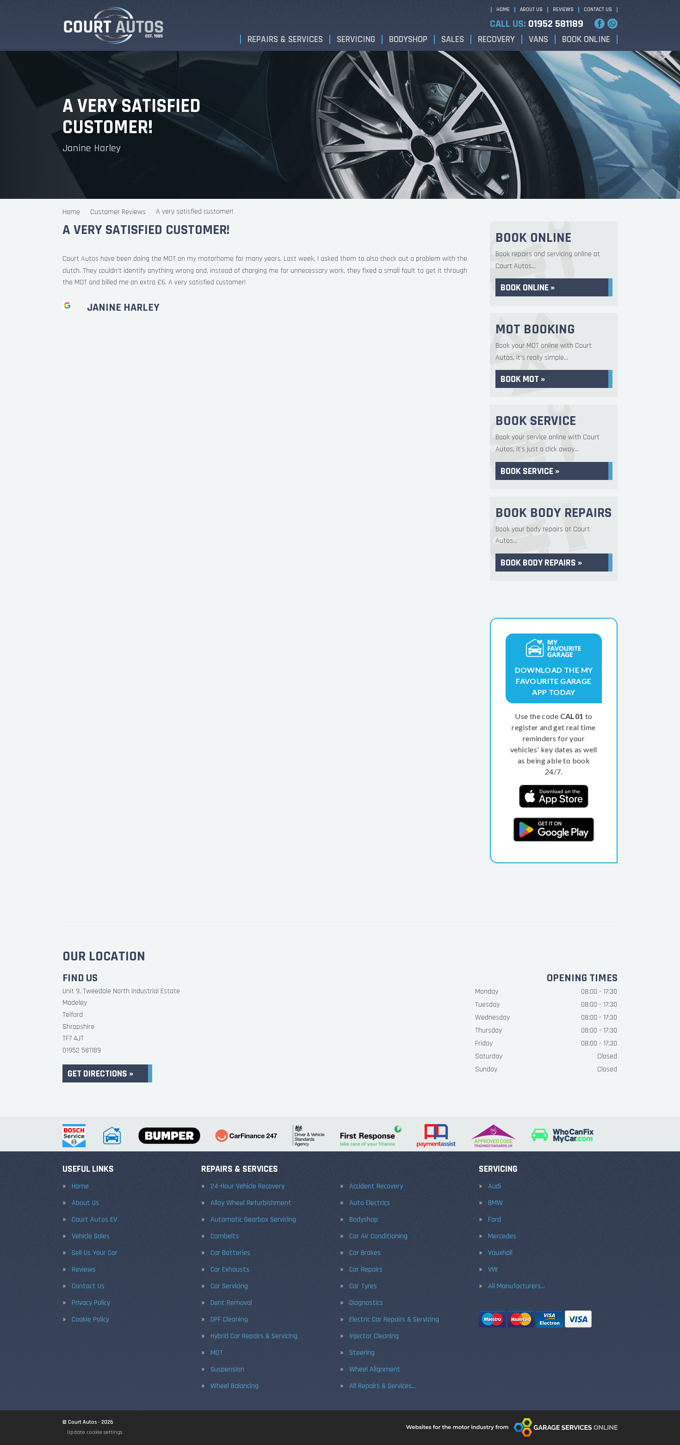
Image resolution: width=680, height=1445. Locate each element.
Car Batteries (230, 1253)
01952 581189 (536, 24)
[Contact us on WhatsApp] (612, 23)
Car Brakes (365, 1253)
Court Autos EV (94, 1220)
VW (493, 1269)
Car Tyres (363, 1286)
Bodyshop (408, 39)
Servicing (356, 39)
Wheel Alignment (375, 1369)
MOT (216, 1353)
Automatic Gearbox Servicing (253, 1220)
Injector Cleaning (374, 1336)
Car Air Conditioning (378, 1236)
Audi (494, 1186)
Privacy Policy (91, 1303)
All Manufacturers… (516, 1286)
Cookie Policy (90, 1319)
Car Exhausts (229, 1269)
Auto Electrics (369, 1203)
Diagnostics (366, 1303)
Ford (494, 1220)
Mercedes (502, 1236)
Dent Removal (231, 1303)
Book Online (586, 39)
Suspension (227, 1369)
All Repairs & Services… (382, 1386)
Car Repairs (366, 1269)
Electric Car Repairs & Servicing (394, 1319)
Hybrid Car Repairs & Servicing (253, 1336)
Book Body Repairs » (541, 563)
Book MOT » (523, 379)
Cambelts (224, 1236)
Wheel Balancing (234, 1386)
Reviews (563, 9)
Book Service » (530, 471)
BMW (495, 1203)
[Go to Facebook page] (599, 23)
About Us (531, 9)
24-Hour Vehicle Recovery (247, 1186)
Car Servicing (229, 1286)
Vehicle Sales (91, 1236)
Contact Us (598, 9)
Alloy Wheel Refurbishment (250, 1203)
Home (503, 9)
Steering (362, 1353)
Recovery (496, 39)
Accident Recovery (376, 1186)
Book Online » (528, 288)
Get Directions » (100, 1074)
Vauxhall (500, 1253)
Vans (538, 39)
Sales (452, 39)
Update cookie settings (94, 1432)
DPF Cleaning (229, 1319)
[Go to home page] (113, 25)
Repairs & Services (285, 39)
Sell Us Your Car (94, 1253)
